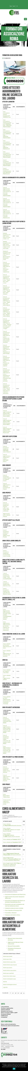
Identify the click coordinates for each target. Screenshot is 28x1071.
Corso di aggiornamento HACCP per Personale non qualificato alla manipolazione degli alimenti (12, 864)
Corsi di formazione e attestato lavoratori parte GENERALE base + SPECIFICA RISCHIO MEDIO (7, 133)
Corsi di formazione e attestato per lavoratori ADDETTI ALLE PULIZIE (6, 533)
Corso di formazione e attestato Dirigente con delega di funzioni (7, 477)
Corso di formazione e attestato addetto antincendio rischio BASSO (7, 720)
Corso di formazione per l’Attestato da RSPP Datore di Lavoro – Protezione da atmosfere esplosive (6, 360)
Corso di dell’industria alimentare (12, 854)
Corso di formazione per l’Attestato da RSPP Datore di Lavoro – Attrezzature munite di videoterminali (6, 267)
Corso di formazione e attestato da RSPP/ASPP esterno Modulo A (7, 449)
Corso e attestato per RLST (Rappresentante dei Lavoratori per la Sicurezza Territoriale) (7, 700)
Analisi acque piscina (7, 967)
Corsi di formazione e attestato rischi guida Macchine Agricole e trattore (7, 591)
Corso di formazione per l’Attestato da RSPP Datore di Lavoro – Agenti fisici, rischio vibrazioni (6, 290)
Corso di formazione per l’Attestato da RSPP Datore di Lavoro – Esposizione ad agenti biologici (6, 349)
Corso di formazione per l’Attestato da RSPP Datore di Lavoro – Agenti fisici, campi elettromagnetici (6, 301)
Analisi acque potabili (7, 956)
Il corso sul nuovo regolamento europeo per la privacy (7, 802)
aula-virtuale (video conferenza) (6, 509)
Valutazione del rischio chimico (12, 915)
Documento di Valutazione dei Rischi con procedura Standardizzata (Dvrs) (15, 901)
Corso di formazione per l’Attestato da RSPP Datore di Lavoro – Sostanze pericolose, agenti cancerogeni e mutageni (7, 323)
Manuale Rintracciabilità (14, 946)
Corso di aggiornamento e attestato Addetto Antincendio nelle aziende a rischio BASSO (6, 729)
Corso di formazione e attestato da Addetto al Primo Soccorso (6, 769)
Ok (14, 1068)
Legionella (5, 987)
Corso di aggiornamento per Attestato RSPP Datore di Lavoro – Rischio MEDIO (7, 421)
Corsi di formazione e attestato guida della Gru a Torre (6, 583)
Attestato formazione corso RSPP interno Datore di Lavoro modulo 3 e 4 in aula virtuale (7, 245)
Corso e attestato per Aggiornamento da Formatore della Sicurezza (7, 653)
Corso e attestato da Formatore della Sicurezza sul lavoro (7, 646)
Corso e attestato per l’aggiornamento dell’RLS (7, 677)
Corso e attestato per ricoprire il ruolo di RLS (7, 671)
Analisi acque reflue (7, 959)
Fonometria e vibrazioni (10, 912)
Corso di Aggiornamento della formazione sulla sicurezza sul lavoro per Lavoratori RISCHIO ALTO (7, 213)
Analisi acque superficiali (8, 973)
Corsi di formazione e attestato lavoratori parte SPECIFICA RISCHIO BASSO (7, 154)
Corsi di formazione (6, 120)
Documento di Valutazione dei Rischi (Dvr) (15, 894)
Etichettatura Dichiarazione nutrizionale (14, 949)
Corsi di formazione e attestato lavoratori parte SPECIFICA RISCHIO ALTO (7, 171)
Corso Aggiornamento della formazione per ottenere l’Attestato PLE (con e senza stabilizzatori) (6, 626)
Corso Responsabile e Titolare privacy (6, 796)
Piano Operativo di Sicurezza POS (13, 910)
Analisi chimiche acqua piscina (9, 970)
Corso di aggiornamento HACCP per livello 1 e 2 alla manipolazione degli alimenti (12, 859)
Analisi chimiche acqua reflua (9, 962)
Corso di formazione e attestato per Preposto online (6, 505)
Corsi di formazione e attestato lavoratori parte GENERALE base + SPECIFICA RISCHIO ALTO (7, 145)
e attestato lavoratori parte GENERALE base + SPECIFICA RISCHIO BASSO (7, 124)
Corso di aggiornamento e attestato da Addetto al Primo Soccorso (6, 777)
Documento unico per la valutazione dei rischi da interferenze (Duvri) (14, 905)
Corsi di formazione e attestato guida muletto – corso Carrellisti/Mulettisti (7, 576)
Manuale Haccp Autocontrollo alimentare (15, 939)
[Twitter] (14, 6)
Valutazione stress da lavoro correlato (14, 908)
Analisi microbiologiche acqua (9, 979)
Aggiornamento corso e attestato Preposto (6, 515)
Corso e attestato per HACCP (12, 839)
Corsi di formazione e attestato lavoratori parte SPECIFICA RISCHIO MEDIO (7, 162)
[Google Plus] (11, 6)
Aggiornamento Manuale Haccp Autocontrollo (15, 943)
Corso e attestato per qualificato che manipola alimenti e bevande (11, 830)
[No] (26, 1066)
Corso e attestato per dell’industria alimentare (12, 824)
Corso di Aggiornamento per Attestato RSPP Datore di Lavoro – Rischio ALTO (7, 429)
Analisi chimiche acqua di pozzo (10, 964)
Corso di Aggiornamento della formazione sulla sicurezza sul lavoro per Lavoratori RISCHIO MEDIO (7, 202)
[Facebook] (17, 6)
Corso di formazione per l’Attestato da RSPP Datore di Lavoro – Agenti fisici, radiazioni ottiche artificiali (6, 312)
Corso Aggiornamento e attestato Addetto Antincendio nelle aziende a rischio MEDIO (7, 750)
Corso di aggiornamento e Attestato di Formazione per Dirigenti (6, 486)
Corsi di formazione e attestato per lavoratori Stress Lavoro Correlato (6, 553)
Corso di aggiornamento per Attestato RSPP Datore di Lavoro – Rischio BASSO (7, 413)
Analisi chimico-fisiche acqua (9, 976)
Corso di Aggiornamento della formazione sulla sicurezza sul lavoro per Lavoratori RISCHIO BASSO (7, 191)
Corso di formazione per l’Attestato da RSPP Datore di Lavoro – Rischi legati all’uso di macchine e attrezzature (6, 388)
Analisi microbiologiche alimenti (10, 984)
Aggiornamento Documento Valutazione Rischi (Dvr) (14, 897)
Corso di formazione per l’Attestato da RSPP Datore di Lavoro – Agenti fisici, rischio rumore (6, 279)
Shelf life (5, 981)
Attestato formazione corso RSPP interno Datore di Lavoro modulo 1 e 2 (7, 236)
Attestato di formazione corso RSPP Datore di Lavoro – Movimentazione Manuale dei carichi (7, 255)
